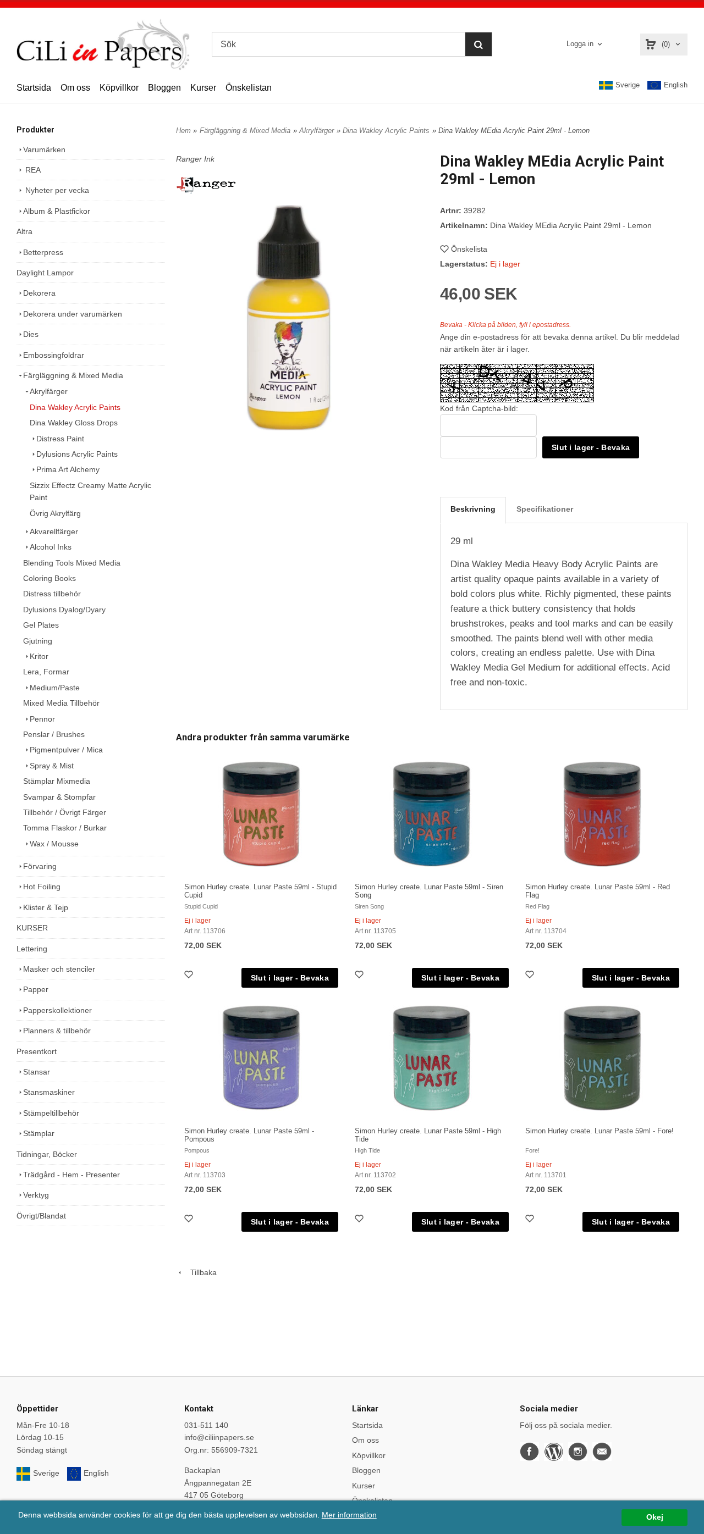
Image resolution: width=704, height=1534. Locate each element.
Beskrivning (473, 509)
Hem (183, 130)
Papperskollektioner (57, 1010)
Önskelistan (249, 87)
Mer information (349, 1515)
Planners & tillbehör (57, 1030)
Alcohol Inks (51, 546)
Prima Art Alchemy (68, 469)
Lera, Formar (46, 671)
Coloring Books (49, 578)
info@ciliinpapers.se (219, 1437)
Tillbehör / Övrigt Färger (64, 812)
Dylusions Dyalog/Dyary (64, 609)
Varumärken (44, 149)
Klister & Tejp (45, 907)
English (676, 85)
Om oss (75, 87)
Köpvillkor (119, 87)
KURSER (32, 927)
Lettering (31, 948)
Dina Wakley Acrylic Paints (75, 407)
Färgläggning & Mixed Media (73, 375)
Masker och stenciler (59, 969)
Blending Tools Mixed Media (71, 562)
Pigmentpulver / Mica (66, 749)
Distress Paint (60, 438)
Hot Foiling (42, 886)
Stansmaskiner (49, 1092)
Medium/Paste (55, 687)
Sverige (627, 85)
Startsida (33, 87)
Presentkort (36, 1051)
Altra (24, 231)
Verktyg (36, 1194)
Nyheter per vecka (56, 190)
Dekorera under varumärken (72, 313)
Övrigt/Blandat (41, 1215)
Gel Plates (41, 625)
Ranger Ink (195, 158)
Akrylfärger (49, 391)
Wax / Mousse (54, 843)
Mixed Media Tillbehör (61, 703)
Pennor (42, 719)
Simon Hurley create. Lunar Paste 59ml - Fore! (599, 1131)
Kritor (39, 656)
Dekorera (39, 293)
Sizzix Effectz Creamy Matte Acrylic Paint (90, 491)
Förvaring (40, 866)
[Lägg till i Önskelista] (189, 976)
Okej (654, 1517)
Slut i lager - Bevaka (591, 447)
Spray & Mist (52, 765)
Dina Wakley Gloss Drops (74, 422)
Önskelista (469, 249)
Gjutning (37, 640)
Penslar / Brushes (54, 734)
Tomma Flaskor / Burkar (65, 827)
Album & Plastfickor (56, 211)
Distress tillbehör (52, 593)
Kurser (203, 87)
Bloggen (164, 87)
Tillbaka (200, 1272)
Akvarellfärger (54, 531)
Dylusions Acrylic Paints (77, 454)
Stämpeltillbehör (51, 1113)
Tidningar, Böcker (46, 1154)
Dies (30, 334)
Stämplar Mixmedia (56, 781)
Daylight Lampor (45, 272)
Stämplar (38, 1133)
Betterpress (43, 252)
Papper (35, 989)
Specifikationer (544, 509)
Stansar (36, 1071)
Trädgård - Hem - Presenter (71, 1174)
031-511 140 (206, 1425)
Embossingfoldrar (53, 355)
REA (32, 169)
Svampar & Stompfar (59, 797)
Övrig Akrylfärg (55, 513)
